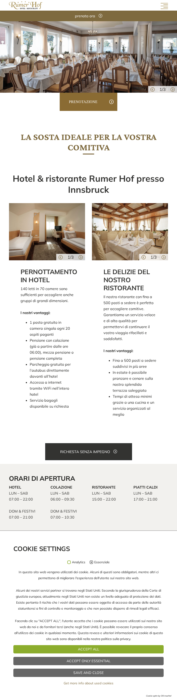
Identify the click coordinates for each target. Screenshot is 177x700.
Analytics (78, 562)
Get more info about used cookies (88, 683)
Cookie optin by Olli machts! (158, 695)
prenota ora (85, 16)
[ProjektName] (25, 5)
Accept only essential (88, 661)
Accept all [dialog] (88, 649)
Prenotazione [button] (83, 102)
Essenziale (102, 562)
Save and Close (88, 672)
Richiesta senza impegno (85, 451)
